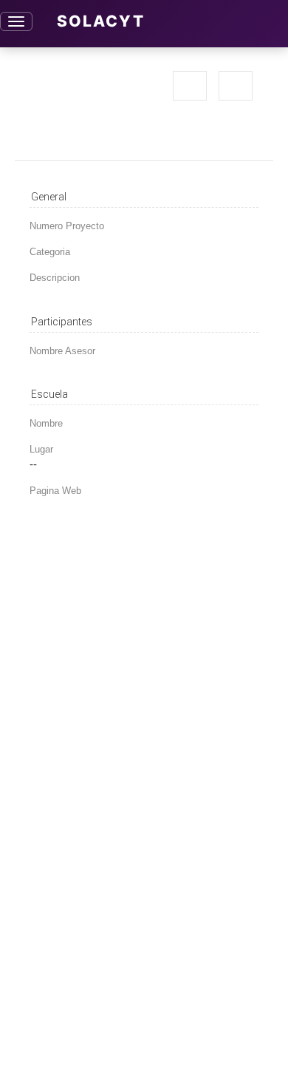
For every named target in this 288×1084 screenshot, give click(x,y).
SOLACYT (101, 21)
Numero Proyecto (67, 225)
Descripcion (55, 277)
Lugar (41, 449)
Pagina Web (55, 490)
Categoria (50, 251)
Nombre (46, 423)
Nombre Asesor (62, 350)
